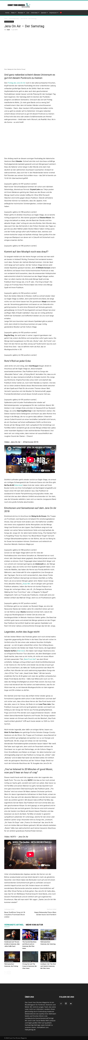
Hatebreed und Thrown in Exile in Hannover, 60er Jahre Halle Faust (12, 944)
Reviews (20, 13)
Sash (8, 29)
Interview (20, 651)
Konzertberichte (14, 18)
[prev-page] (5, 972)
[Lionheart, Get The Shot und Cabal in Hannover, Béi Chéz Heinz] (48, 956)
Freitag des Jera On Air (16, 83)
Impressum (53, 13)
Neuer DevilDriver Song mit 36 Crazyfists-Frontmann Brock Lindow (14, 914)
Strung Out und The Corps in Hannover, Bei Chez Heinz (29, 966)
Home (7, 13)
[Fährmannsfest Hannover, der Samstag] (48, 934)
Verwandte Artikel (14, 925)
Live (28, 13)
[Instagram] (66, 1003)
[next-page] (9, 972)
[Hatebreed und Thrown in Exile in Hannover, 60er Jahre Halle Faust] (12, 934)
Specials (43, 13)
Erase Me (26, 584)
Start (5, 18)
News (13, 13)
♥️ (61, 13)
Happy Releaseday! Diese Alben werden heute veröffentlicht (45, 913)
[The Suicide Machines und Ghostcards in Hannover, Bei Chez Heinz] (30, 934)
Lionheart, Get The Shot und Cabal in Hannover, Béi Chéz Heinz (48, 966)
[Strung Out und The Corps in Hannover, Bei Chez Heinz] (30, 956)
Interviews (34, 13)
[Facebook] (61, 1003)
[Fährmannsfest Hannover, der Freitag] (12, 956)
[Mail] (71, 1003)
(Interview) (18, 485)
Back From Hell (30, 659)
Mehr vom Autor (34, 925)
